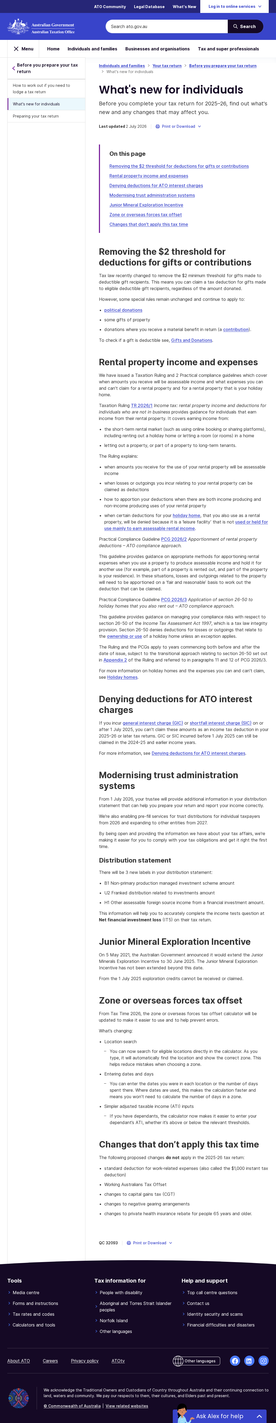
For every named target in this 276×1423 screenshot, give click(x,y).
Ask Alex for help (219, 1416)
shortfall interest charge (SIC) (220, 723)
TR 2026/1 (142, 405)
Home (53, 48)
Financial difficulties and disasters (221, 1325)
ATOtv (118, 1360)
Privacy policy (85, 1360)
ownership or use (124, 636)
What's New (184, 6)
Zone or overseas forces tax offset (145, 214)
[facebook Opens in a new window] (235, 1361)
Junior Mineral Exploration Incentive (146, 205)
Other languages (116, 1331)
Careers (50, 1360)
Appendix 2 (115, 660)
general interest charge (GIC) (153, 723)
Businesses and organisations (157, 48)
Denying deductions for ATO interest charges (156, 185)
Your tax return (167, 65)
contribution (236, 329)
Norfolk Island (114, 1320)
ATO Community (110, 6)
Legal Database (149, 6)
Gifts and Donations (191, 340)
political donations (123, 310)
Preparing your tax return (36, 116)
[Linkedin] (249, 1361)
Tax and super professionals (228, 48)
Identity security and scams (215, 1314)
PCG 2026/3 (174, 599)
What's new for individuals (36, 104)
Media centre (26, 1292)
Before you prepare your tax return (223, 65)
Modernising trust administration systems (152, 195)
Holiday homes (122, 677)
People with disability (121, 1292)
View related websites (127, 1406)
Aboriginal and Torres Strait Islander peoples (135, 1306)
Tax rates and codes (33, 1314)
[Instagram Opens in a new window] (263, 1361)
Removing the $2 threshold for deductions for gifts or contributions (179, 166)
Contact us (198, 1303)
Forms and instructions (35, 1303)
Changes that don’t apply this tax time (148, 224)
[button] (178, 126)
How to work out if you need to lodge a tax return (41, 88)
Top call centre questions (212, 1292)
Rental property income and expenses (148, 175)
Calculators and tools (34, 1325)
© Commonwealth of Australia (72, 1406)
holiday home (186, 515)
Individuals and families (92, 48)
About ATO (18, 1360)
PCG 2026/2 (174, 539)
